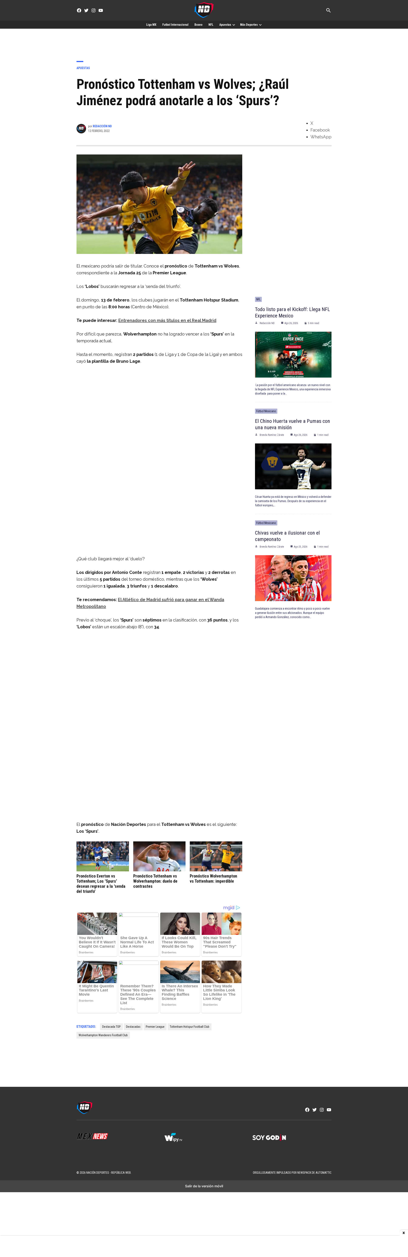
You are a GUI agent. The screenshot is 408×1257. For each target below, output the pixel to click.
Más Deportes (249, 24)
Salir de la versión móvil (204, 1186)
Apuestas (225, 24)
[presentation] (233, 25)
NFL (210, 24)
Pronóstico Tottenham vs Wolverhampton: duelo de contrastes (155, 881)
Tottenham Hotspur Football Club (189, 1026)
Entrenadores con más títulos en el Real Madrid (167, 320)
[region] (204, 41)
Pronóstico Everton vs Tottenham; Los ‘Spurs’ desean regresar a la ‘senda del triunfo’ (100, 883)
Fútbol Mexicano (266, 411)
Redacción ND (102, 126)
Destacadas (133, 1026)
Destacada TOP (111, 1026)
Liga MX (151, 24)
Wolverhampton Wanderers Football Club (103, 1035)
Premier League (155, 1026)
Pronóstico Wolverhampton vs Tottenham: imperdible (213, 878)
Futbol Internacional (175, 24)
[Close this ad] (404, 1233)
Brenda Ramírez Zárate (272, 434)
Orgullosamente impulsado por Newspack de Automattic (292, 1172)
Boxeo (198, 24)
